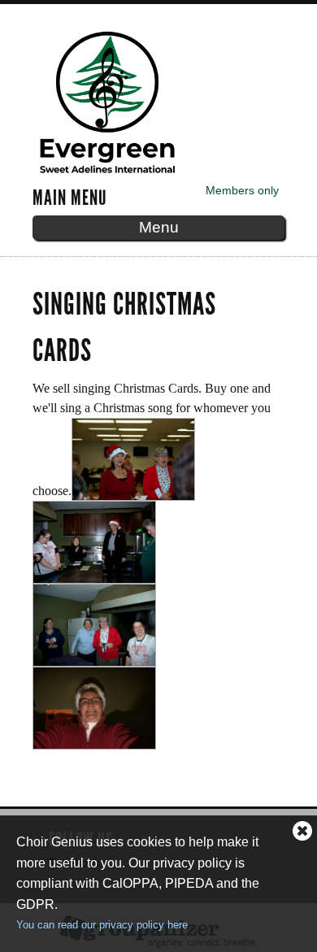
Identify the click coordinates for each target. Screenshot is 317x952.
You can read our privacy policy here (102, 925)
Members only (242, 190)
